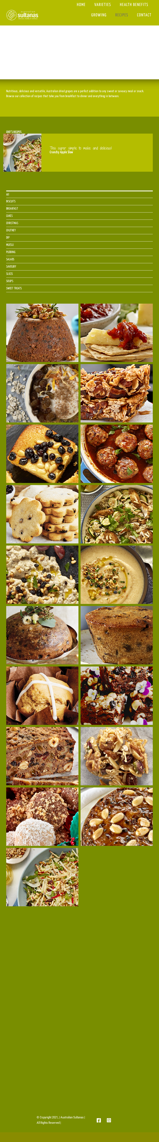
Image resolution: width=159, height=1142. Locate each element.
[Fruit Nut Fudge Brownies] (117, 695)
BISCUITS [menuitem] (11, 201)
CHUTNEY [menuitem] (11, 230)
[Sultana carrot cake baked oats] (42, 393)
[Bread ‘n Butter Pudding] (117, 998)
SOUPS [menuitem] (9, 281)
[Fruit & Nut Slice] (42, 756)
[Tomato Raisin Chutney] (117, 333)
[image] (22, 11)
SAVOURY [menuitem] (11, 266)
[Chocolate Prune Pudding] (117, 877)
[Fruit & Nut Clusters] (117, 756)
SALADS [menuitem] (10, 259)
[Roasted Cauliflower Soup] (117, 575)
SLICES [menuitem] (9, 273)
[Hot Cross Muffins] (42, 695)
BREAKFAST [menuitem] (12, 208)
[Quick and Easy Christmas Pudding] (42, 635)
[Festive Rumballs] (42, 816)
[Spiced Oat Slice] (117, 393)
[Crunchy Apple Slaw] (42, 877)
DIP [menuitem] (8, 237)
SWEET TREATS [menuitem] (14, 288)
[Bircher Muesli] (42, 1058)
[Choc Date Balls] (117, 937)
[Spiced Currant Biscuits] (42, 514)
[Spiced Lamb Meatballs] (117, 454)
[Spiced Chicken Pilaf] (117, 514)
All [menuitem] (7, 194)
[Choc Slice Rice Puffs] (42, 937)
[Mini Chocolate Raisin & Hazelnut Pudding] (117, 635)
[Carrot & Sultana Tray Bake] (42, 998)
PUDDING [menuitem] (11, 252)
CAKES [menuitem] (9, 215)
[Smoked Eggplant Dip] (42, 575)
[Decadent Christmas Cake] (117, 816)
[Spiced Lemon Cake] (42, 454)
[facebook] (99, 1120)
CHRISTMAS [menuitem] (12, 223)
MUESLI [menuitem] (10, 244)
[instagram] (109, 1120)
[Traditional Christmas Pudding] (42, 333)
